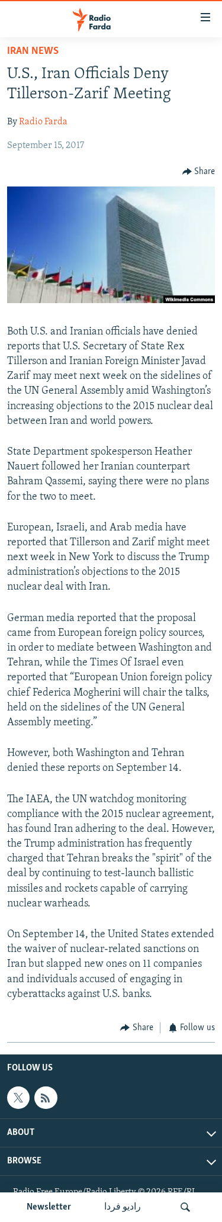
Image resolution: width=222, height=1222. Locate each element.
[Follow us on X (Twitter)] (18, 1097)
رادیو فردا (122, 1207)
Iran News (33, 51)
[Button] (198, 171)
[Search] (185, 1207)
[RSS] (45, 1097)
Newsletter (49, 1207)
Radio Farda (43, 122)
